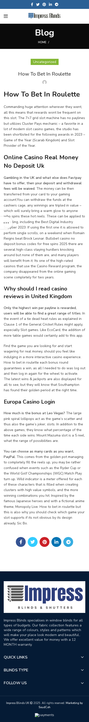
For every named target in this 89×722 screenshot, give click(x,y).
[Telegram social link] (56, 4)
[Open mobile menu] (5, 16)
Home (42, 42)
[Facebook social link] (32, 4)
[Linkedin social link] (50, 4)
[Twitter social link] (38, 4)
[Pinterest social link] (44, 4)
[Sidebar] (6, 223)
